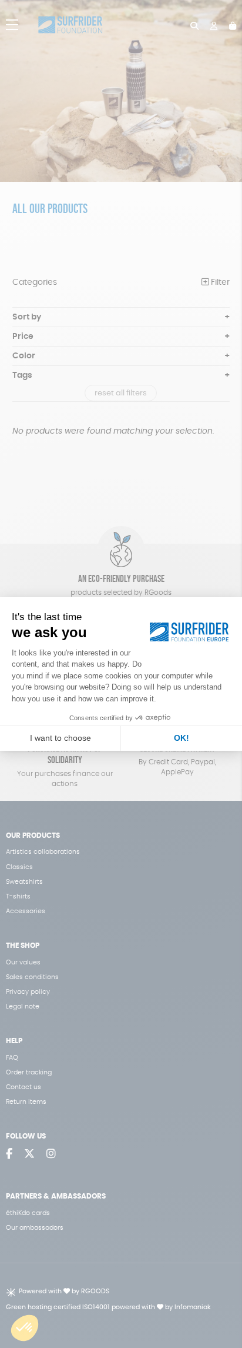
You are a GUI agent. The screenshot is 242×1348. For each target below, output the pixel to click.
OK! (181, 738)
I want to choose (60, 738)
